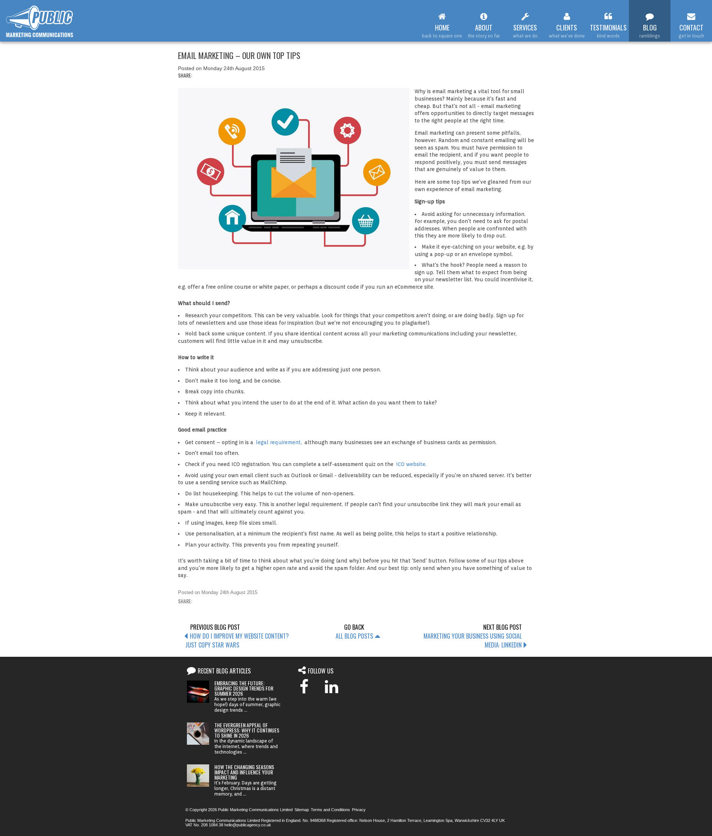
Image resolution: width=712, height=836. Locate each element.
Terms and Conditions (330, 809)
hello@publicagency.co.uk (247, 825)
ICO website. (411, 464)
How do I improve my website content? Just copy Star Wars (237, 640)
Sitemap (301, 809)
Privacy (359, 809)
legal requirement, (279, 442)
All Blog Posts (354, 636)
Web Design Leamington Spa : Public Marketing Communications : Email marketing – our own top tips (40, 21)
